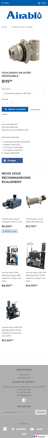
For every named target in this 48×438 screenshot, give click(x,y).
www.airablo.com (24, 377)
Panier (43, 3)
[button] (41, 436)
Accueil (4, 27)
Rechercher (24, 374)
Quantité (5, 99)
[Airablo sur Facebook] (24, 401)
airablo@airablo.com (24, 395)
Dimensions (6, 89)
